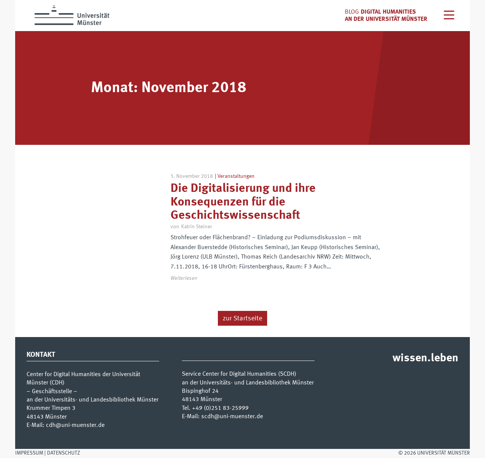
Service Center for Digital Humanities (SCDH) (239, 374)
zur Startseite (242, 318)
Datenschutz (63, 453)
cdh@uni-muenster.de (75, 425)
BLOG (352, 12)
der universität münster (390, 19)
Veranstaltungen (236, 176)
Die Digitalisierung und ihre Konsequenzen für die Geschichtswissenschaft (243, 202)
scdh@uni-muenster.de (232, 417)
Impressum (29, 453)
